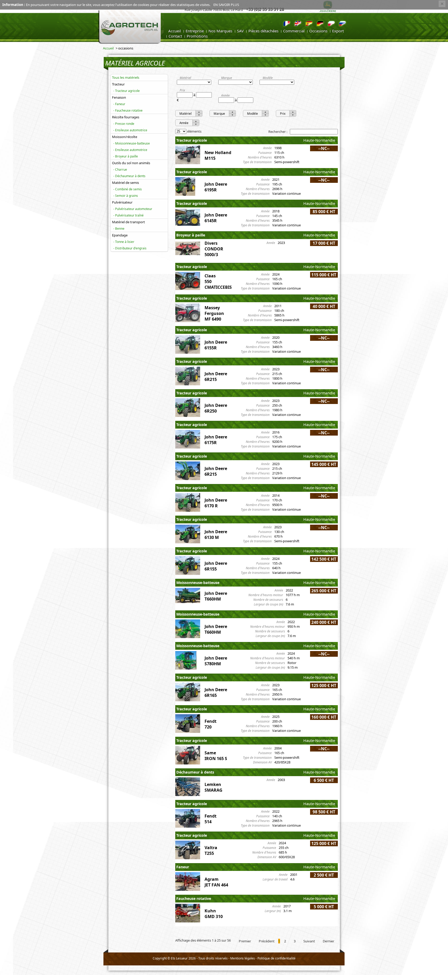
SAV (240, 30)
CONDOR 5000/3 (214, 251)
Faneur (120, 104)
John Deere (216, 184)
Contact (175, 36)
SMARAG (213, 790)
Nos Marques (220, 30)
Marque (226, 78)
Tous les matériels (125, 77)
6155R (211, 348)
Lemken (213, 784)
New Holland (218, 152)
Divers (211, 243)
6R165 (211, 695)
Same (210, 753)
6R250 (211, 411)
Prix (182, 90)
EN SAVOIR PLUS (226, 4)
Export (338, 30)
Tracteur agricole (127, 91)
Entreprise (195, 30)
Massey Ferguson (214, 310)
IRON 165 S (216, 758)
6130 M (212, 537)
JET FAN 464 (216, 885)
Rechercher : (278, 131)
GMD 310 (214, 916)
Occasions (318, 30)
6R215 (211, 379)
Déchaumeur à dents (130, 176)
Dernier (328, 941)
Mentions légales (242, 958)
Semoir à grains (126, 195)
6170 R (211, 506)
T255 (209, 853)
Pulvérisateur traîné (129, 215)
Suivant (309, 941)
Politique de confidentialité (276, 958)
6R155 (211, 569)
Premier (245, 941)
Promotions (197, 36)
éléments (193, 131)
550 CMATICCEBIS (218, 284)
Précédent (267, 941)
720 (208, 727)
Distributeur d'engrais (130, 248)
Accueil (174, 30)
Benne (119, 228)
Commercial (294, 30)
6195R (211, 190)
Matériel (185, 78)
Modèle (268, 78)
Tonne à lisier (124, 242)
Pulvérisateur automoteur (133, 209)
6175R (211, 442)
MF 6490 (213, 319)
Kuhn (210, 911)
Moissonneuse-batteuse (132, 143)
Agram (212, 879)
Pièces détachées (263, 30)
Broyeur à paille (126, 156)
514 (208, 822)
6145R (211, 220)
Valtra (211, 847)
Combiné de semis (128, 189)
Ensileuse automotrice (131, 130)
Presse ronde (124, 123)
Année (225, 95)
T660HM (213, 599)
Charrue (121, 169)
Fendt (210, 721)
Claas (210, 276)
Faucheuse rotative (129, 110)
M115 (210, 158)
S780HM (213, 664)
